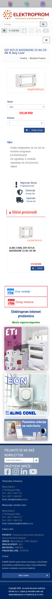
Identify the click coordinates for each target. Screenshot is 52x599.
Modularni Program (37, 58)
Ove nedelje (22, 291)
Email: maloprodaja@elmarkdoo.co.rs (17, 523)
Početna (23, 58)
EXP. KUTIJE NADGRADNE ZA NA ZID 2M (22, 249)
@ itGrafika (39, 594)
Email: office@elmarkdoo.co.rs (14, 499)
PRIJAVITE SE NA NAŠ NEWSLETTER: (19, 452)
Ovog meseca (25, 302)
